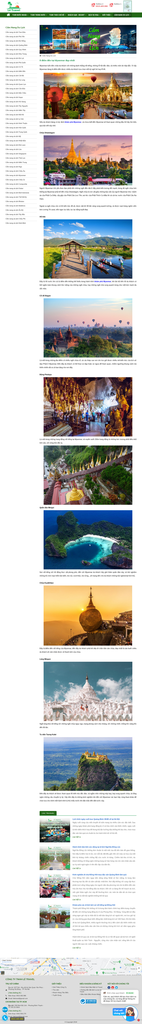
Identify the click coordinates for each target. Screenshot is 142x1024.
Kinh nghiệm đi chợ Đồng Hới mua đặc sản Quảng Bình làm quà (99, 875)
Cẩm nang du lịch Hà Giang (16, 102)
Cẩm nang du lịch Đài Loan (15, 145)
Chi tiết (76, 837)
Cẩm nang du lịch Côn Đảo (15, 89)
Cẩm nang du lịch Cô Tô (14, 67)
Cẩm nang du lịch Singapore (16, 154)
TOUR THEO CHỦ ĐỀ (57, 15)
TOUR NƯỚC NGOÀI (19, 15)
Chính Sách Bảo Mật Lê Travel (91, 987)
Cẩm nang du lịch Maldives (15, 206)
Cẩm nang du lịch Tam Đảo (16, 32)
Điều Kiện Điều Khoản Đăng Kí (91, 994)
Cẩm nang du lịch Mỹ (13, 136)
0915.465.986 (102, 6)
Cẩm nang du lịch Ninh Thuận (16, 123)
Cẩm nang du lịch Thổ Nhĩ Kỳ (16, 197)
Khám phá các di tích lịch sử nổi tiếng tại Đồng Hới (94, 905)
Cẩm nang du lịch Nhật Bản (16, 141)
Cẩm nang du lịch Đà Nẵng (16, 41)
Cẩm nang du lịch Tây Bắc (15, 214)
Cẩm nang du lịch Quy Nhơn (16, 50)
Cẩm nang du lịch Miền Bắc (16, 71)
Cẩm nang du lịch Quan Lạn (16, 84)
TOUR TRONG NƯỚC (38, 15)
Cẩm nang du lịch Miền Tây (15, 110)
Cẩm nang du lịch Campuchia (16, 184)
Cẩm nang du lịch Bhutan (15, 201)
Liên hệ (9, 20)
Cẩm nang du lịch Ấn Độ (14, 210)
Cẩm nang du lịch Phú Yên (15, 37)
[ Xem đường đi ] (14, 993)
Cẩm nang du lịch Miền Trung (16, 162)
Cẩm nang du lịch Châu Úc (15, 180)
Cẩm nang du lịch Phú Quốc (16, 63)
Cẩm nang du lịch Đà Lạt (15, 58)
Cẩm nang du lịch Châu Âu (15, 171)
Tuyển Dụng (56, 995)
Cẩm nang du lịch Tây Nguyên (17, 106)
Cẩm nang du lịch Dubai (14, 188)
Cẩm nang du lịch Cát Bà (15, 76)
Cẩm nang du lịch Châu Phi (15, 219)
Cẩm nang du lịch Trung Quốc (16, 132)
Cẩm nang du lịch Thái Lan (15, 158)
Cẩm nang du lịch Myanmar (16, 175)
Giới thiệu (106, 15)
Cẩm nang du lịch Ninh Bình (16, 223)
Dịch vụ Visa (93, 15)
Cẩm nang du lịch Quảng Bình (16, 45)
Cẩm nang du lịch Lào (14, 149)
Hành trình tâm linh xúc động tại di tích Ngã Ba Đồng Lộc (96, 847)
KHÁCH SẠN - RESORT (76, 15)
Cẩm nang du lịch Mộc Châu (16, 93)
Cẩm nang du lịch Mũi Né (15, 115)
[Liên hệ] (5, 1019)
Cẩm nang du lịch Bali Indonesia (17, 193)
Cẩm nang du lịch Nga (14, 167)
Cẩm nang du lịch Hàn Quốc (16, 128)
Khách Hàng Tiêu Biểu (60, 992)
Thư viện (55, 990)
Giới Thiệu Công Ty (59, 987)
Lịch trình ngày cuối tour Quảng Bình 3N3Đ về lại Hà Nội (96, 819)
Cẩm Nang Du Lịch (121, 15)
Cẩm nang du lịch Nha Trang (16, 54)
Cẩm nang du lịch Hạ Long (15, 80)
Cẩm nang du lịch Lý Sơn (15, 119)
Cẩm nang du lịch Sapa (14, 97)
